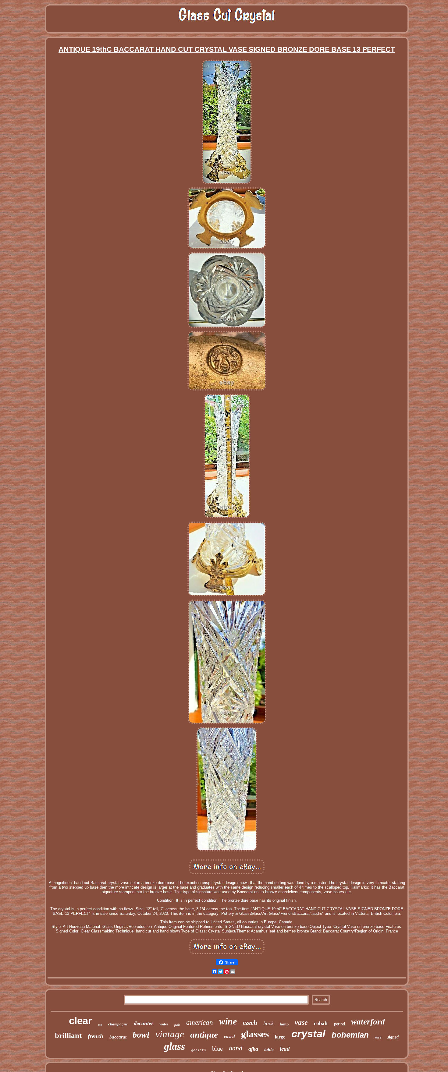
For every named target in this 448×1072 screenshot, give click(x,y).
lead (285, 1048)
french (95, 1036)
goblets (198, 1050)
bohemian (350, 1034)
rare (378, 1037)
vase (301, 1022)
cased (229, 1036)
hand (235, 1048)
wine (228, 1021)
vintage (169, 1034)
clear (80, 1020)
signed (393, 1037)
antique (204, 1034)
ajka (253, 1049)
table (269, 1049)
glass (174, 1046)
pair (177, 1025)
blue (217, 1048)
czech (250, 1022)
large (280, 1036)
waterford (368, 1021)
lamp (284, 1024)
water (163, 1024)
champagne (118, 1024)
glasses (255, 1033)
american (199, 1022)
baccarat (117, 1037)
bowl (141, 1034)
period (339, 1024)
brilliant (68, 1035)
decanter (143, 1023)
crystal (308, 1033)
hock (268, 1023)
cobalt (321, 1023)
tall (100, 1025)
